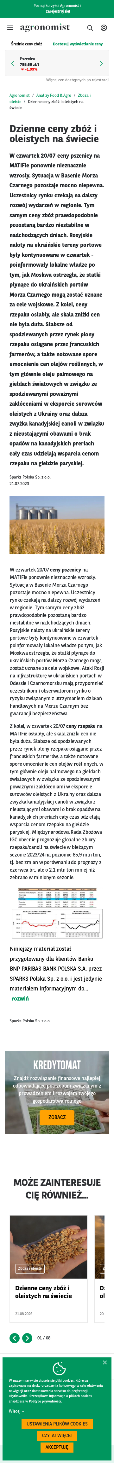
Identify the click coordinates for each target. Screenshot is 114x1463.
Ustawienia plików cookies (57, 1424)
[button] (10, 27)
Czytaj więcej (57, 1436)
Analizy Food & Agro (53, 96)
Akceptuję (57, 1447)
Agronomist (20, 96)
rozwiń (20, 999)
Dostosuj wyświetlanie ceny (78, 44)
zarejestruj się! (58, 12)
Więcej (14, 1411)
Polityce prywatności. (45, 1401)
